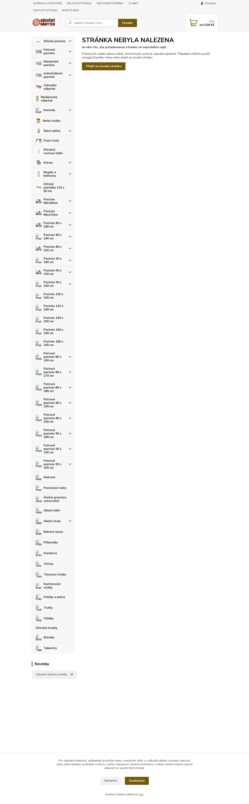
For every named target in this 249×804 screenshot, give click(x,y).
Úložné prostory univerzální (55, 499)
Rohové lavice (53, 532)
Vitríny (48, 564)
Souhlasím (137, 781)
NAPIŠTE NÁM (70, 10)
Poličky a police (54, 597)
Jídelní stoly (52, 521)
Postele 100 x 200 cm (53, 296)
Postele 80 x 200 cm (52, 248)
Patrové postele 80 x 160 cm (52, 356)
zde (141, 794)
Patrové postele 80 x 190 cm (52, 402)
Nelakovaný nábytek (49, 99)
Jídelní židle (52, 510)
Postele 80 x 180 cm (52, 225)
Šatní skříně (52, 131)
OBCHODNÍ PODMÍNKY (110, 3)
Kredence (50, 553)
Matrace (49, 477)
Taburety (50, 648)
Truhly (48, 608)
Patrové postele (49, 51)
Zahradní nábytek (50, 87)
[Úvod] (47, 23)
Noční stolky (51, 121)
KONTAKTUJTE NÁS (45, 10)
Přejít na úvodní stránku (103, 66)
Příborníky (51, 542)
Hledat (127, 23)
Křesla (48, 163)
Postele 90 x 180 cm (52, 260)
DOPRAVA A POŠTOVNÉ (47, 3)
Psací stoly (51, 141)
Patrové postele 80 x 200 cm (52, 418)
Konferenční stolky (52, 585)
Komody (49, 110)
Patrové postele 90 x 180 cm (52, 433)
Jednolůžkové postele (53, 75)
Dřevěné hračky (46, 628)
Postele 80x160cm (51, 201)
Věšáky (48, 618)
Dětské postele (55, 41)
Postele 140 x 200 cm (53, 319)
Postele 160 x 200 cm (53, 331)
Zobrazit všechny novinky (51, 674)
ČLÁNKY (133, 3)
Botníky (49, 637)
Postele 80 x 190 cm (52, 236)
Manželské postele (51, 63)
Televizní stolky (55, 574)
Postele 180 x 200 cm (53, 343)
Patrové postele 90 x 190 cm (52, 448)
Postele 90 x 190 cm (52, 272)
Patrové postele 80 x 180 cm (52, 387)
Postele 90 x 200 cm (52, 284)
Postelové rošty (55, 488)
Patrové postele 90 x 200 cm (52, 464)
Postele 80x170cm (51, 213)
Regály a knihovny (50, 174)
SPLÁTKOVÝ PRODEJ (79, 3)
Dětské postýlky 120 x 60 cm (54, 187)
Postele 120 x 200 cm (53, 307)
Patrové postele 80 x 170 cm (52, 372)
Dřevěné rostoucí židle (53, 151)
